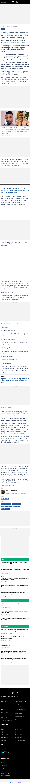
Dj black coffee (16, 504)
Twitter (17, 198)
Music (15, 26)
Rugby (2, 640)
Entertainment (9, 26)
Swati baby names (5, 506)
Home (2, 26)
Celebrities (3, 589)
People (2, 573)
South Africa (3, 654)
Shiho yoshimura (5, 508)
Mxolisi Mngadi (16, 42)
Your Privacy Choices (16, 782)
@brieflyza (4, 245)
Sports (2, 621)
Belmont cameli (16, 506)
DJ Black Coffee (6, 287)
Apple (24, 466)
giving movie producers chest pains (13, 428)
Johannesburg (4, 498)
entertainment (11, 423)
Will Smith (18, 438)
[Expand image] (28, 111)
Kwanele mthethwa (6, 504)
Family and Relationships (5, 614)
